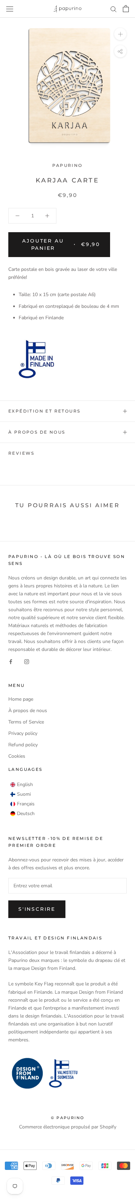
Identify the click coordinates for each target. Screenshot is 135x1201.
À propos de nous (36, 432)
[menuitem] (21, 784)
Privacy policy (22, 733)
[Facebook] (10, 661)
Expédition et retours (44, 411)
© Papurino (67, 1117)
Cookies (16, 756)
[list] (22, 799)
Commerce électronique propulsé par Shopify (67, 1127)
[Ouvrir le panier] (126, 8)
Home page (20, 699)
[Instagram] (26, 661)
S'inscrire (36, 909)
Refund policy (23, 744)
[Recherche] (113, 9)
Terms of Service (26, 722)
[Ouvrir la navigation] (9, 8)
